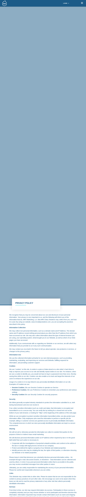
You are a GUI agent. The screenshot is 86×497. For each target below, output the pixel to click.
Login (65, 3)
